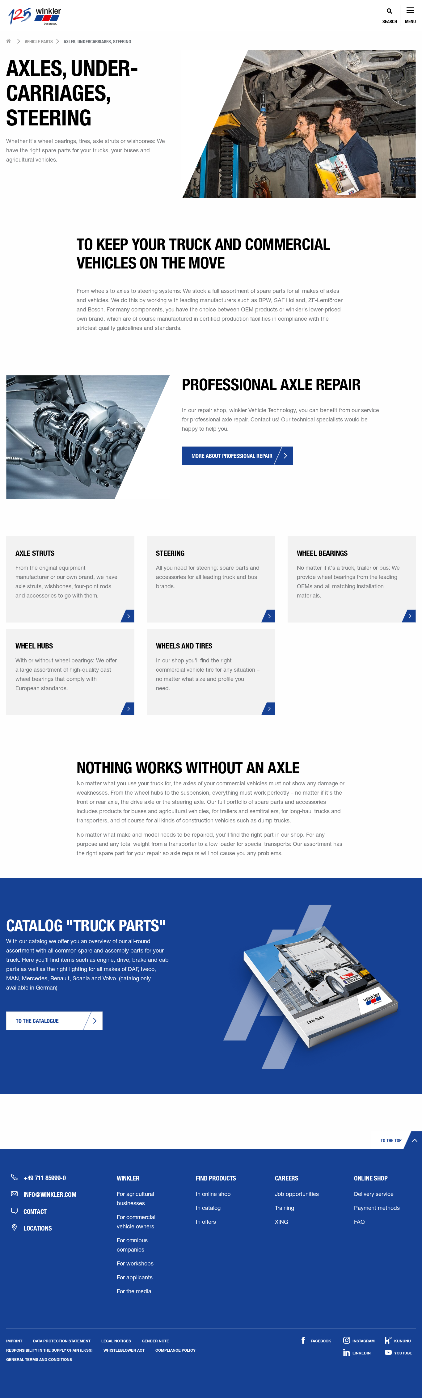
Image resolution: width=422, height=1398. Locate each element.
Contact (35, 1211)
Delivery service (374, 1194)
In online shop (213, 1194)
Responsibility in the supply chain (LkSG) (49, 1350)
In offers (206, 1222)
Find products (216, 1178)
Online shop (371, 1178)
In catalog (208, 1208)
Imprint (14, 1340)
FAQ (359, 1222)
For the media (134, 1292)
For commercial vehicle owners (136, 1222)
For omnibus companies (132, 1245)
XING (281, 1222)
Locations (37, 1228)
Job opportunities (297, 1194)
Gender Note (155, 1340)
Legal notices (116, 1340)
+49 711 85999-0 (44, 1178)
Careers (286, 1178)
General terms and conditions (39, 1359)
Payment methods (377, 1208)
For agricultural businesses (135, 1199)
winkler (128, 1178)
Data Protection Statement (62, 1340)
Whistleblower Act (124, 1350)
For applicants (135, 1278)
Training (284, 1208)
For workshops (135, 1264)
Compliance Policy (175, 1350)
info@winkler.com (50, 1194)
